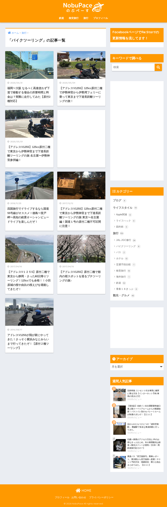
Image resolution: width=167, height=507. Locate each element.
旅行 (86, 18)
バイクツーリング (127, 246)
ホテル (122, 258)
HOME (86, 490)
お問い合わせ (78, 497)
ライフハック (125, 220)
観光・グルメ (123, 295)
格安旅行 (74, 18)
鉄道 (61, 18)
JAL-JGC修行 (125, 240)
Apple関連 (123, 214)
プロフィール (100, 18)
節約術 (121, 226)
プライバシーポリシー (101, 497)
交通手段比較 (125, 264)
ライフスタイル (125, 207)
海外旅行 (122, 276)
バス (120, 252)
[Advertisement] (81, 139)
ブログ (119, 200)
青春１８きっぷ (126, 288)
